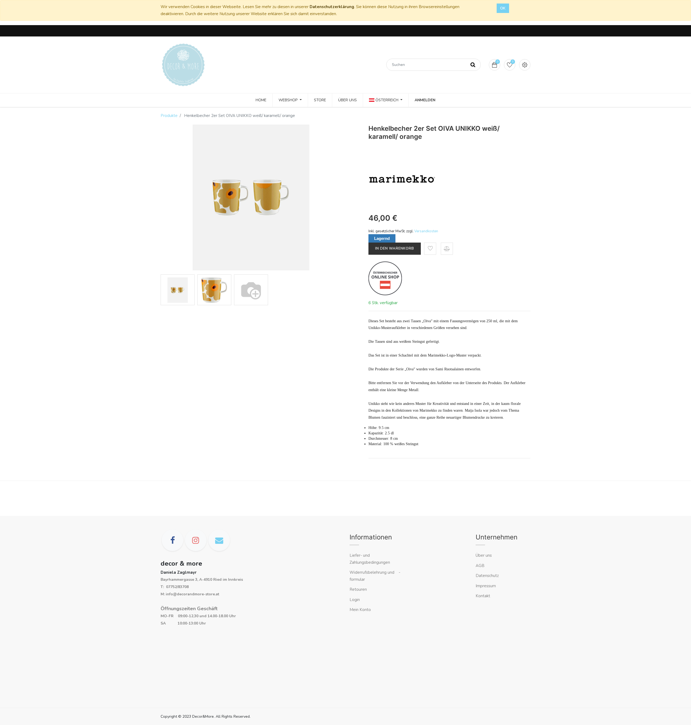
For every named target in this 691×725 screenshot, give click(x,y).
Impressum (486, 586)
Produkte (169, 115)
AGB (480, 565)
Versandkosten (426, 231)
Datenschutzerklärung (332, 6)
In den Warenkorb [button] (394, 248)
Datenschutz (487, 575)
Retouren (358, 589)
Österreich (386, 100)
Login (355, 599)
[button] (430, 249)
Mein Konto (360, 609)
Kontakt (483, 596)
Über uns (484, 555)
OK (503, 8)
